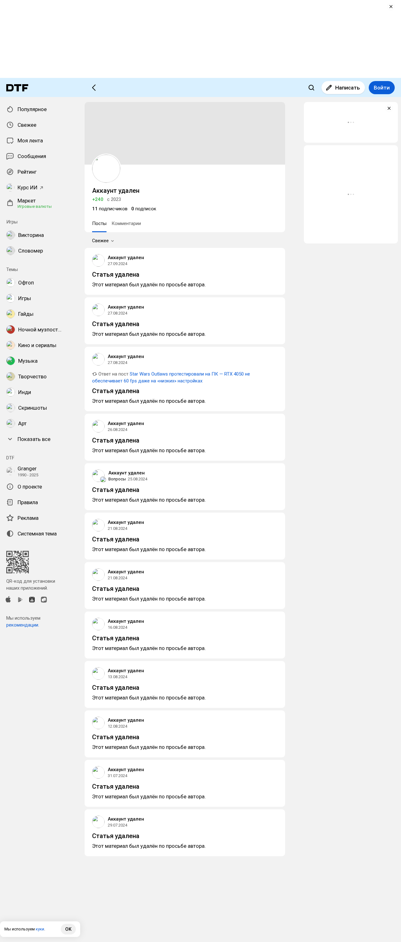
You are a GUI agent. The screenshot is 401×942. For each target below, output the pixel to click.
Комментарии (126, 223)
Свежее (100, 240)
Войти (382, 87)
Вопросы (117, 479)
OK (68, 929)
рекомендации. (22, 625)
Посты (99, 223)
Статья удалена (115, 274)
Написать (347, 87)
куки (40, 929)
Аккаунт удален (126, 257)
